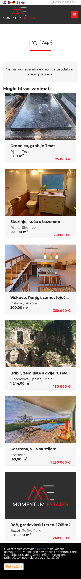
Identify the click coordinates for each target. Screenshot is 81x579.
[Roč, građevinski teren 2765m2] (40, 495)
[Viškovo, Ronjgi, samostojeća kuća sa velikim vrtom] (40, 268)
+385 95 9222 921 (65, 2)
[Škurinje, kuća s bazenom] (40, 192)
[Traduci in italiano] (19, 2)
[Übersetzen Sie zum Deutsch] (14, 2)
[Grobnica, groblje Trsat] (40, 116)
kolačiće (42, 549)
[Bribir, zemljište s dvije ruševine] (40, 343)
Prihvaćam (14, 566)
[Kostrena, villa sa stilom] (40, 419)
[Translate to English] (9, 2)
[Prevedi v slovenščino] (23, 2)
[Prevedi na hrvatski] (5, 2)
